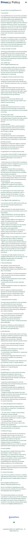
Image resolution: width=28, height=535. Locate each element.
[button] (26, 2)
